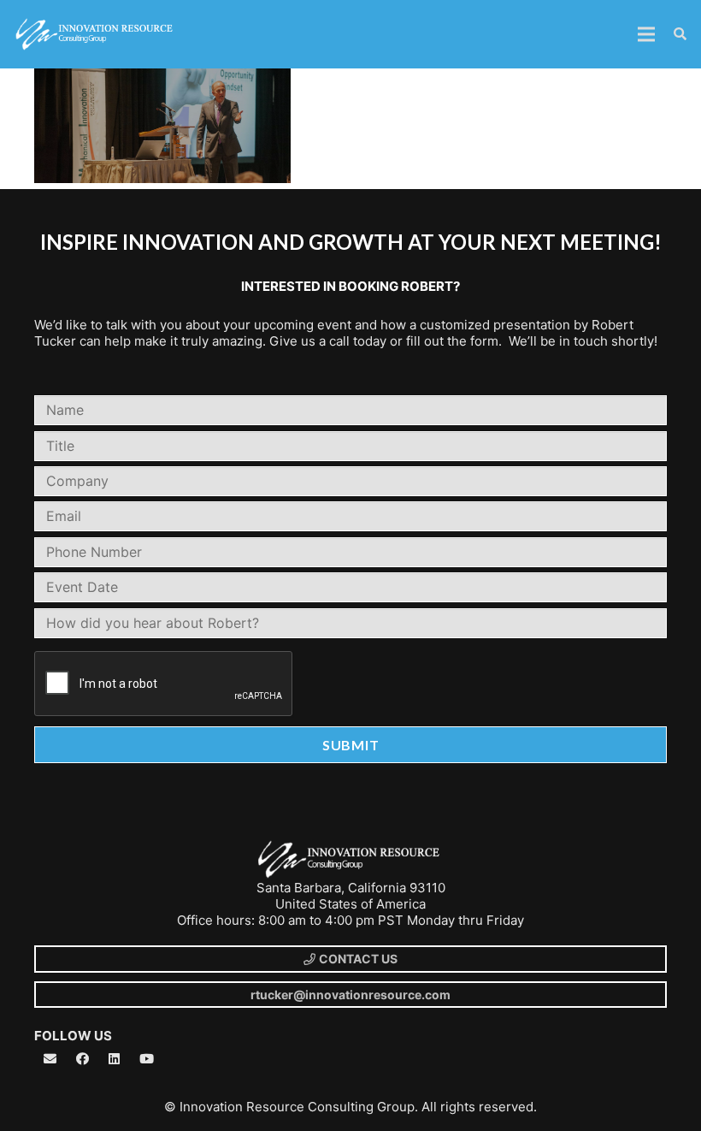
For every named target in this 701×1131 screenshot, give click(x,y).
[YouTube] (147, 1059)
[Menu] (646, 34)
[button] (680, 34)
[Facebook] (83, 1059)
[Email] (50, 1059)
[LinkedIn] (114, 1059)
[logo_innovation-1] (96, 34)
